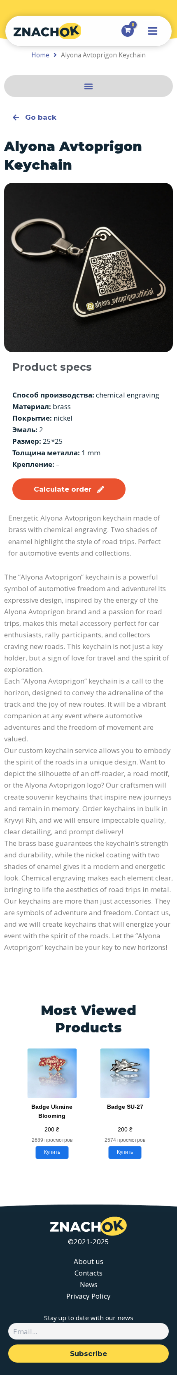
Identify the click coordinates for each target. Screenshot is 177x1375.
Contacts (88, 1273)
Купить (52, 1152)
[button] (88, 86)
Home (40, 54)
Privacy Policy (88, 1296)
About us (88, 1261)
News (89, 1284)
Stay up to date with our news (88, 1317)
